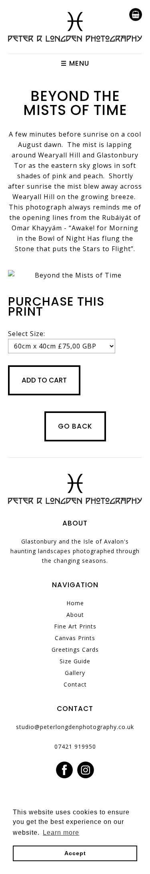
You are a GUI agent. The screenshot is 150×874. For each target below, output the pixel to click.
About (75, 614)
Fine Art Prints (75, 626)
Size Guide (75, 661)
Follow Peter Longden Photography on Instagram (85, 770)
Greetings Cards (75, 649)
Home (75, 603)
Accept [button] (75, 853)
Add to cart (44, 380)
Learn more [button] (61, 832)
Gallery (75, 673)
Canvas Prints (75, 638)
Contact (75, 684)
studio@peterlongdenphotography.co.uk (75, 727)
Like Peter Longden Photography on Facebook (64, 770)
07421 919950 (75, 746)
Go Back (75, 426)
